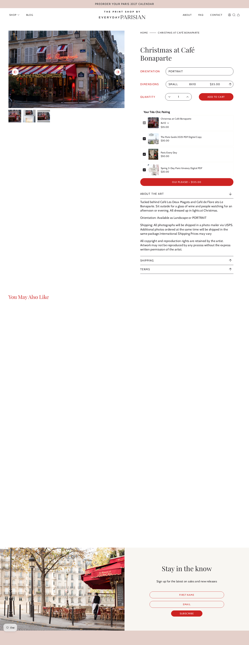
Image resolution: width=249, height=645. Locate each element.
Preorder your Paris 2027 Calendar (124, 4)
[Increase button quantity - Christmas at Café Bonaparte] (186, 97)
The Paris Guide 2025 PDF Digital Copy (181, 137)
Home (144, 32)
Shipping (147, 260)
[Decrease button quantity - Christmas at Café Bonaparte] (170, 97)
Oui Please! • (186, 182)
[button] (14, 15)
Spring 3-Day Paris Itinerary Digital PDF (181, 168)
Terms (145, 269)
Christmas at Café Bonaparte (176, 118)
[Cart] (238, 15)
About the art (152, 193)
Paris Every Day (169, 152)
